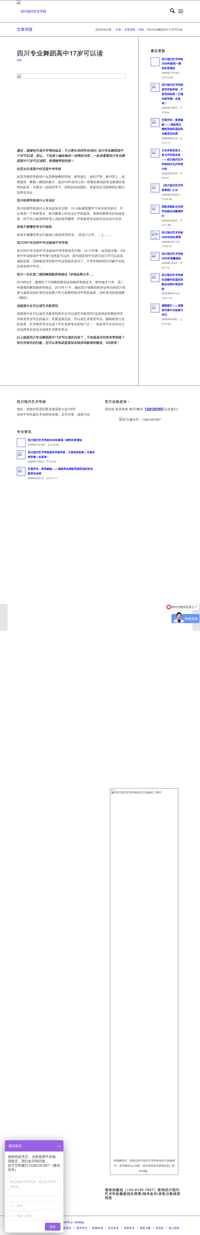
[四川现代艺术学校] (31, 11)
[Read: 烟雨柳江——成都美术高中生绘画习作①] (155, 308)
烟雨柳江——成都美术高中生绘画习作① (172, 310)
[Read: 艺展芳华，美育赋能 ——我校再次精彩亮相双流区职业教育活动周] (155, 122)
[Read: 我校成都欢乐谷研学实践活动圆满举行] (155, 209)
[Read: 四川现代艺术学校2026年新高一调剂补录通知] (155, 61)
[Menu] (180, 11)
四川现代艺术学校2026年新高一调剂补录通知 (172, 63)
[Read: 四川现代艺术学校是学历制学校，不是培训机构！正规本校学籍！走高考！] (155, 87)
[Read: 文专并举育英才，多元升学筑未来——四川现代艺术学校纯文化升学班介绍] (155, 153)
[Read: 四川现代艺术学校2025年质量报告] (155, 256)
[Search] (170, 11)
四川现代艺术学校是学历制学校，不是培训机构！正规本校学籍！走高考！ (172, 94)
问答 (19, 60)
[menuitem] (170, 11)
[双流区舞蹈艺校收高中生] (4, 617)
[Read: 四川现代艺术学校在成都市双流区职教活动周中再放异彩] (155, 277)
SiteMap (79, 1222)
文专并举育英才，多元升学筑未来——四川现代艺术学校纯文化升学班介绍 (172, 159)
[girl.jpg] (71, 107)
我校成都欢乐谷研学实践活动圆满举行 (172, 211)
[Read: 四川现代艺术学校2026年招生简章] (155, 235)
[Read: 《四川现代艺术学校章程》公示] (155, 188)
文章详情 (24, 29)
